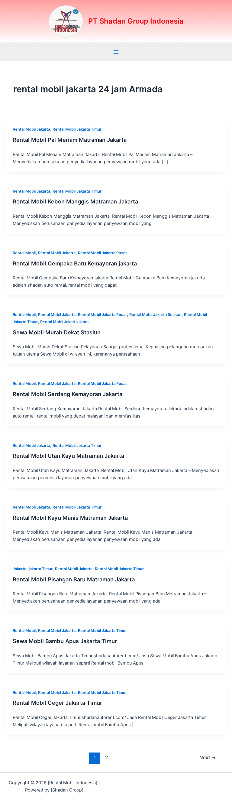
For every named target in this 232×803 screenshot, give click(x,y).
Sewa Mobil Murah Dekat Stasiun (57, 332)
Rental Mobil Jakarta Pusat (102, 253)
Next (207, 757)
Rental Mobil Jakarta (31, 129)
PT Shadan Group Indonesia (136, 21)
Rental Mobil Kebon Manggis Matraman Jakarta (75, 201)
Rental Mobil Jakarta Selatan (155, 314)
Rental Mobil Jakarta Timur (77, 129)
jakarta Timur (41, 569)
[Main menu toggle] (116, 52)
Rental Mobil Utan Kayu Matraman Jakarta (68, 455)
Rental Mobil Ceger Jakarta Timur (57, 702)
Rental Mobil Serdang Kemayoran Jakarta (67, 394)
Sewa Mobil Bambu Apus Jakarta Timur (65, 641)
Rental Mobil (24, 253)
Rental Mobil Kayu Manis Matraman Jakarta (70, 517)
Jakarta (19, 569)
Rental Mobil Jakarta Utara (64, 322)
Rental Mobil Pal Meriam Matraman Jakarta (70, 139)
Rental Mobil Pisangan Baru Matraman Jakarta (74, 579)
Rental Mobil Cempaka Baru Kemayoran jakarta (75, 263)
